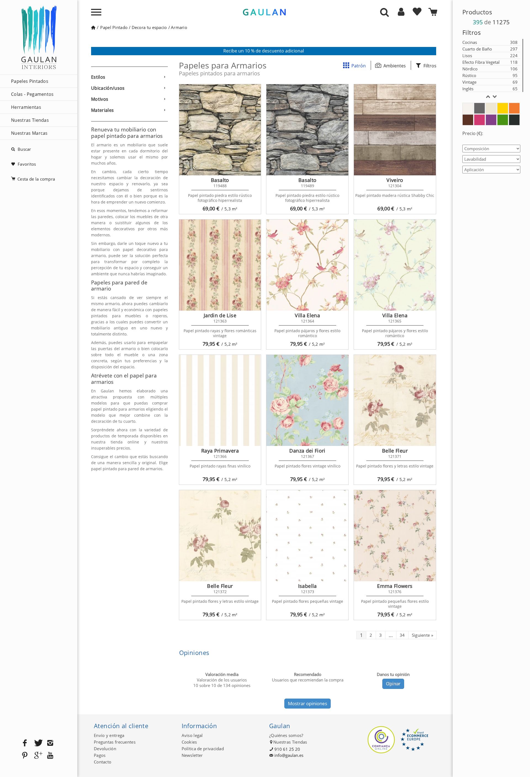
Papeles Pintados (29, 81)
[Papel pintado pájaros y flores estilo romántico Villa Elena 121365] (395, 265)
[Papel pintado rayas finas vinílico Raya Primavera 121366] (220, 400)
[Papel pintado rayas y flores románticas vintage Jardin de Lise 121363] (220, 265)
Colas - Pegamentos (32, 94)
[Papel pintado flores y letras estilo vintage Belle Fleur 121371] (395, 400)
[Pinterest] (24, 755)
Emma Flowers (394, 586)
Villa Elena (307, 315)
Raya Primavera (220, 450)
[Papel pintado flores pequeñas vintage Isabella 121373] (307, 535)
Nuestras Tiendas (30, 120)
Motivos (99, 99)
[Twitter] (37, 743)
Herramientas (26, 107)
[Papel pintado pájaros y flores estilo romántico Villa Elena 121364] (307, 265)
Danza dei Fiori (307, 450)
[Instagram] (50, 743)
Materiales (102, 110)
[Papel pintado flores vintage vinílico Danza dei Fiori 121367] (307, 400)
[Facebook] (24, 743)
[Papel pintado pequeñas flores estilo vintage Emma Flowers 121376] (395, 535)
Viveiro (394, 180)
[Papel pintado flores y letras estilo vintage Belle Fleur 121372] (220, 535)
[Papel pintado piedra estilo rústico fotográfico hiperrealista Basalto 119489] (307, 129)
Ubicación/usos (107, 88)
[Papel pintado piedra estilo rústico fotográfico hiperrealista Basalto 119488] (220, 129)
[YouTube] (50, 755)
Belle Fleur (395, 450)
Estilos (98, 77)
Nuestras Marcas (29, 133)
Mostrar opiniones (307, 703)
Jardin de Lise (220, 315)
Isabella (307, 586)
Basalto (220, 180)
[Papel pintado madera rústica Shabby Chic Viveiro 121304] (395, 129)
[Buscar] (384, 12)
